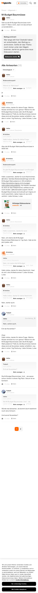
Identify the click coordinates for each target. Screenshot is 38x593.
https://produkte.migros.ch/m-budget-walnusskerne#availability (16, 184)
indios (8, 18)
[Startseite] (6, 3)
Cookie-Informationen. (22, 580)
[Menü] (34, 3)
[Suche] (30, 3)
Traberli (8, 313)
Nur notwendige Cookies (19, 584)
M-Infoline (9, 103)
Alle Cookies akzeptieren (19, 589)
